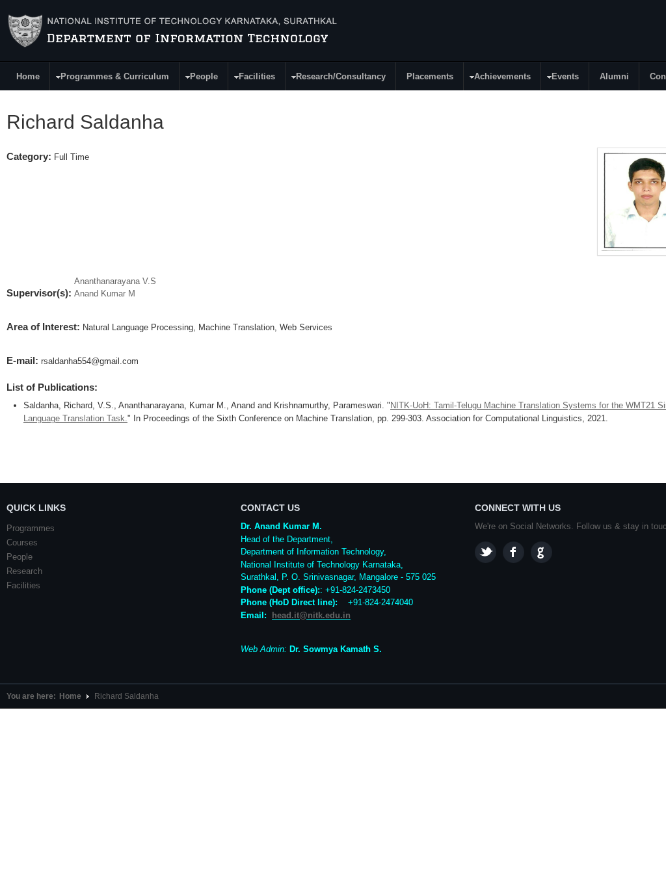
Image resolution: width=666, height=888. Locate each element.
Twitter (485, 552)
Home (28, 76)
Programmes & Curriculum (110, 78)
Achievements (497, 78)
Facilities (252, 78)
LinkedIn (541, 552)
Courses (22, 542)
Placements (429, 76)
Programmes (31, 528)
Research (24, 571)
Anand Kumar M (104, 293)
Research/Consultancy (336, 78)
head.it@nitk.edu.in (311, 615)
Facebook (513, 552)
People (199, 78)
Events (560, 78)
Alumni (614, 76)
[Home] (175, 31)
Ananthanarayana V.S (115, 281)
